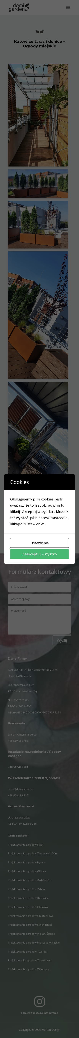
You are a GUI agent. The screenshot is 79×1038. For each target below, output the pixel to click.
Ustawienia (39, 543)
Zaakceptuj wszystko (39, 554)
